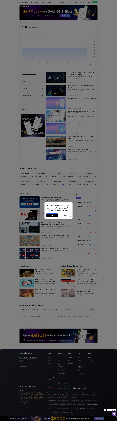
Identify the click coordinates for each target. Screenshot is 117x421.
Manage (65, 215)
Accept (52, 215)
